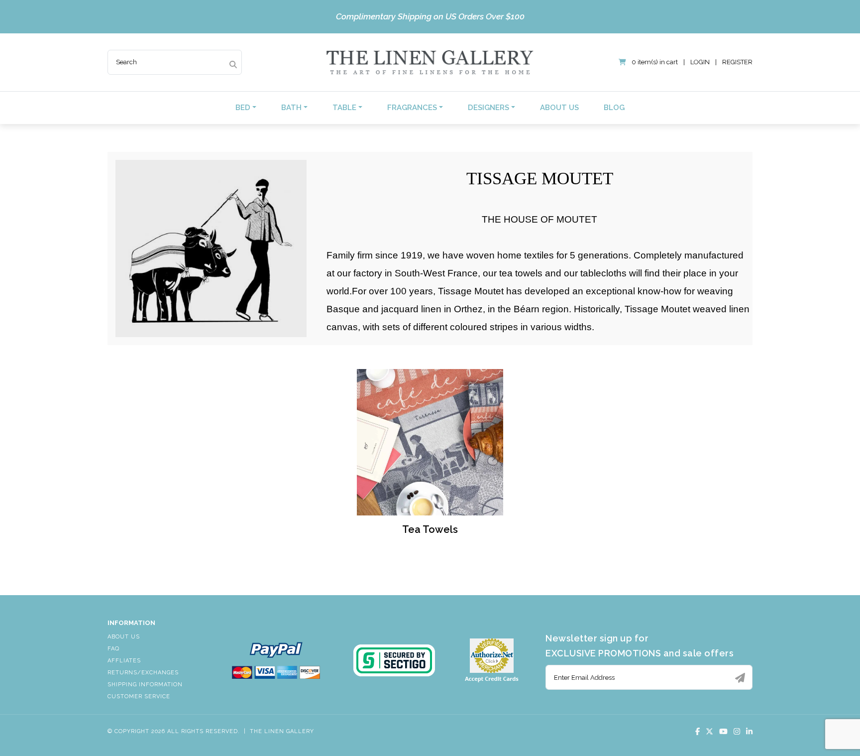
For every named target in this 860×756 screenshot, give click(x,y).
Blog (614, 107)
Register (737, 62)
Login (700, 62)
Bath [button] (291, 107)
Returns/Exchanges (143, 672)
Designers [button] (488, 107)
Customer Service (139, 696)
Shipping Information (145, 684)
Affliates (124, 660)
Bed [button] (242, 107)
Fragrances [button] (412, 107)
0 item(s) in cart (654, 62)
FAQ (113, 648)
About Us (559, 107)
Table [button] (344, 107)
